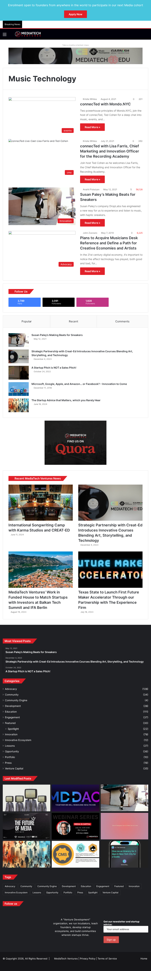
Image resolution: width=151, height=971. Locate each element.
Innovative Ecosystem (18, 740)
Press (8, 762)
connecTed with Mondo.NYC (105, 104)
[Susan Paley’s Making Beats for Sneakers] (18, 340)
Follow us (11, 903)
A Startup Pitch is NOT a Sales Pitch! (53, 367)
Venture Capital (14, 768)
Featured (10, 723)
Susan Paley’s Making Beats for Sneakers (57, 334)
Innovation (11, 734)
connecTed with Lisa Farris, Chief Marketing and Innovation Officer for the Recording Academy (109, 151)
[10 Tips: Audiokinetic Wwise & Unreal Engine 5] (124, 826)
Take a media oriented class (75, 45)
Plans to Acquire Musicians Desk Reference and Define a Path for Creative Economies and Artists (109, 243)
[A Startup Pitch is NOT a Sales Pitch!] (18, 373)
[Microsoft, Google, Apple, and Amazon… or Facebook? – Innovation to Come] (18, 389)
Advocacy (11, 688)
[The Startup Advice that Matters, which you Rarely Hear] (18, 405)
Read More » (92, 127)
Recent (73, 321)
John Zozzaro (90, 232)
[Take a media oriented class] (75, 55)
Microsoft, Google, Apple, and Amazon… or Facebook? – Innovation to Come (79, 383)
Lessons (10, 745)
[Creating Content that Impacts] (75, 854)
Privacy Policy (87, 958)
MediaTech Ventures (66, 958)
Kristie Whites (90, 99)
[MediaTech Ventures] (27, 34)
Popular (27, 321)
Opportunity (12, 751)
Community (12, 694)
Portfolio (10, 757)
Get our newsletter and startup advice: (121, 923)
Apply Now (75, 14)
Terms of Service (107, 958)
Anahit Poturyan (91, 189)
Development (13, 706)
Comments (122, 321)
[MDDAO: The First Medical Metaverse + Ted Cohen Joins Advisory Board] (75, 798)
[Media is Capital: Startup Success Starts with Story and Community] (75, 826)
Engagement (12, 717)
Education (11, 711)
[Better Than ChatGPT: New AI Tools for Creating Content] (124, 854)
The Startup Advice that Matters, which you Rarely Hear (66, 400)
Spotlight (13, 728)
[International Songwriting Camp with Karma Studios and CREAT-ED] (40, 503)
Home (144, 958)
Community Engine (16, 700)
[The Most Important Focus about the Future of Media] (26, 826)
